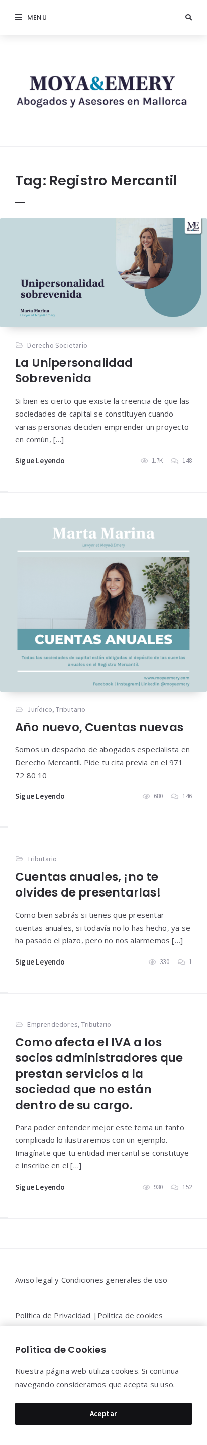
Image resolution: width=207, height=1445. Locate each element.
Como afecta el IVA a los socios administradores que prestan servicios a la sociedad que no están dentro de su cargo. (99, 1073)
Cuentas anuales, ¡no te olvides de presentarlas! (88, 885)
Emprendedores (52, 1024)
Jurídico (39, 709)
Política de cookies (130, 1315)
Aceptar (104, 1413)
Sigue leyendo (40, 460)
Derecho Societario (57, 345)
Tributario (70, 709)
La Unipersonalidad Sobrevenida (74, 370)
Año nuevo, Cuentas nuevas (99, 727)
